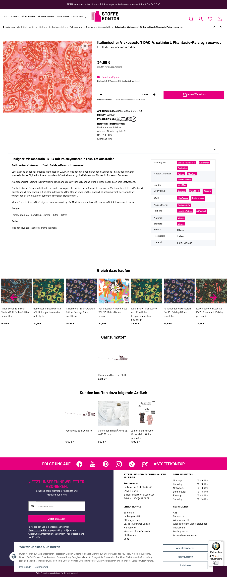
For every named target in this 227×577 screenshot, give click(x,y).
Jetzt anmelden (56, 518)
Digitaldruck (194, 191)
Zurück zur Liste (12, 27)
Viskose (181, 218)
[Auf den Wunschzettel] (85, 46)
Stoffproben (130, 534)
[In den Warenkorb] (5, 38)
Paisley (181, 174)
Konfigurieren (185, 556)
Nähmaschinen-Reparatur (137, 531)
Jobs (126, 538)
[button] (191, 19)
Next (213, 297)
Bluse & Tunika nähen (186, 163)
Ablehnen (185, 565)
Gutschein (129, 512)
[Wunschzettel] (210, 19)
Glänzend (207, 191)
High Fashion (183, 198)
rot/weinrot (201, 211)
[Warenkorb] (219, 19)
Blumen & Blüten (184, 179)
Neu (6, 16)
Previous (13, 297)
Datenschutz (42, 566)
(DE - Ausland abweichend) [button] (129, 81)
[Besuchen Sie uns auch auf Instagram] (118, 464)
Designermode (198, 198)
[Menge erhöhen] (154, 94)
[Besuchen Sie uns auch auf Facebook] (79, 464)
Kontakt (107, 138)
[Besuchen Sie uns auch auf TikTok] (132, 464)
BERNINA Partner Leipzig (137, 523)
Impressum (25, 566)
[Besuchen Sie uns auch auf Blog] (145, 464)
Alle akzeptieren (185, 548)
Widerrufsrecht (181, 519)
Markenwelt (130, 527)
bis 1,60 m (182, 185)
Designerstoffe (184, 205)
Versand (118, 67)
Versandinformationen (185, 534)
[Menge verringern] (101, 94)
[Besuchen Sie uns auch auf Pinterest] (105, 464)
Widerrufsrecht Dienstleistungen (190, 523)
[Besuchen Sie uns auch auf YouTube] (92, 464)
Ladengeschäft (132, 516)
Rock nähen (182, 168)
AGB (175, 512)
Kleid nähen (204, 163)
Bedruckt (181, 191)
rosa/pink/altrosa (185, 211)
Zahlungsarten (180, 531)
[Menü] (222, 542)
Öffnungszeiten (132, 519)
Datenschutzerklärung (39, 530)
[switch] (216, 563)
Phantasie (192, 174)
